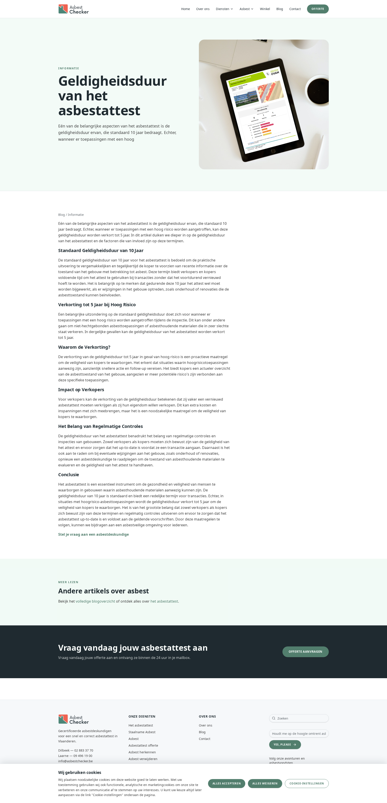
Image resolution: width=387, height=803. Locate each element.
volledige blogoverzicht (95, 601)
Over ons (203, 9)
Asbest (245, 9)
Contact (295, 9)
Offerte (318, 9)
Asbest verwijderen (143, 759)
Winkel (265, 9)
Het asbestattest (141, 725)
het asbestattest (164, 601)
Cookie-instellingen (307, 783)
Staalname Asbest (142, 732)
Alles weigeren (264, 783)
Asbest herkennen (142, 752)
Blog (279, 9)
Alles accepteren (227, 783)
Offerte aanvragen (305, 652)
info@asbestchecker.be (75, 761)
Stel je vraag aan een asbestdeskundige (93, 534)
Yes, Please (282, 744)
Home (185, 9)
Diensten (222, 9)
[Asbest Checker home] (73, 9)
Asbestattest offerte (143, 745)
